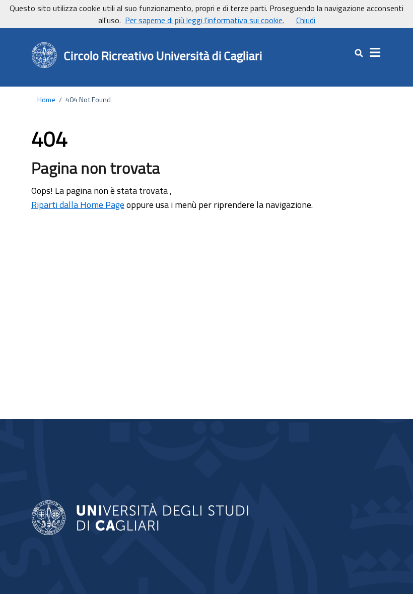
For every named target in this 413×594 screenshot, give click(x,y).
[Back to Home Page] (44, 55)
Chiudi (305, 20)
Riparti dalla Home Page (77, 204)
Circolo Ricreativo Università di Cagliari (163, 55)
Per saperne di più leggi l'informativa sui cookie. (204, 20)
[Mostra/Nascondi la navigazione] (376, 53)
